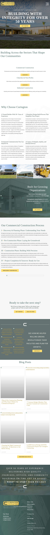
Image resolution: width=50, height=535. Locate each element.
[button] (2, 198)
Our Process (30, 506)
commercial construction (32, 201)
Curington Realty (7, 519)
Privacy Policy (30, 509)
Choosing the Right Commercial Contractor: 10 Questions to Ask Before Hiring (11, 447)
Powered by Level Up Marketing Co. (20, 506)
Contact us (29, 507)
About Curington (31, 504)
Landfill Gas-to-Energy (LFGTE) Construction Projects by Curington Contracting (37, 446)
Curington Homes (7, 518)
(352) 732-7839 (30, 518)
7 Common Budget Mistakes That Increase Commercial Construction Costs (37, 403)
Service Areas (6, 516)
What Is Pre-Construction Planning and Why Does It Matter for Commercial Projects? (12, 401)
